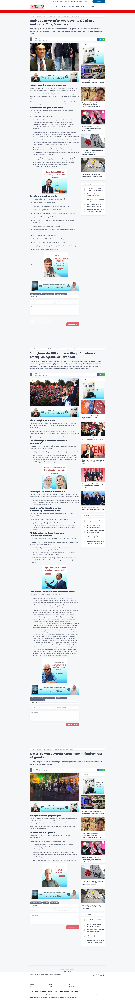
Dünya (92, 6)
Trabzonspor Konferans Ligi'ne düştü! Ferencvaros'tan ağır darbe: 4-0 (65, 11)
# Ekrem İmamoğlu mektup (37, 700)
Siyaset (77, 6)
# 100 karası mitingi (61, 697)
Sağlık (97, 6)
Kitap (82, 6)
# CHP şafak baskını (61, 294)
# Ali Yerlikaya (54, 902)
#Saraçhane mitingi (36, 902)
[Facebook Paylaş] (98, 39)
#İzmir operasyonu (35, 294)
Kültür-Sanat (57, 6)
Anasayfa (33, 16)
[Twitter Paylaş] (100, 39)
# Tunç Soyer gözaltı (48, 294)
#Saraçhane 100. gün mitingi (38, 697)
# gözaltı (46, 902)
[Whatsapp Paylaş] (103, 39)
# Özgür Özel (51, 697)
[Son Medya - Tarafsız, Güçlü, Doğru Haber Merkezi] (37, 6)
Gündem (71, 6)
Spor (87, 6)
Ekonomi (64, 6)
